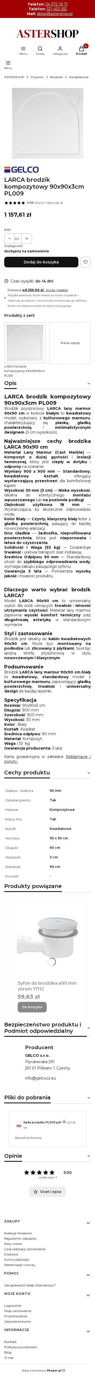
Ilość (7, 229)
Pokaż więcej (70, 343)
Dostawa (11, 1254)
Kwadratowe (78, 77)
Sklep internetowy (41, 1370)
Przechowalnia (15, 1316)
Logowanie (12, 1306)
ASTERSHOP (14, 77)
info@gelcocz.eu (40, 1078)
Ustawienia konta (17, 1321)
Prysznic (37, 77)
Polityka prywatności (20, 1347)
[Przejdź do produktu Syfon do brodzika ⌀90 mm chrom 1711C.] (47, 938)
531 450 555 (57, 9)
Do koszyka (32, 1007)
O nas (8, 1358)
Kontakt (10, 1342)
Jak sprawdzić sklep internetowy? (30, 1285)
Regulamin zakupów (20, 1238)
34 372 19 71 (57, 4)
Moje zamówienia (17, 1311)
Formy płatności (16, 1260)
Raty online (13, 1244)
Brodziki (56, 77)
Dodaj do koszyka (41, 262)
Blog (7, 1352)
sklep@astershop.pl (55, 13)
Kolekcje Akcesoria (18, 1233)
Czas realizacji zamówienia (24, 1249)
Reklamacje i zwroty (19, 1265)
